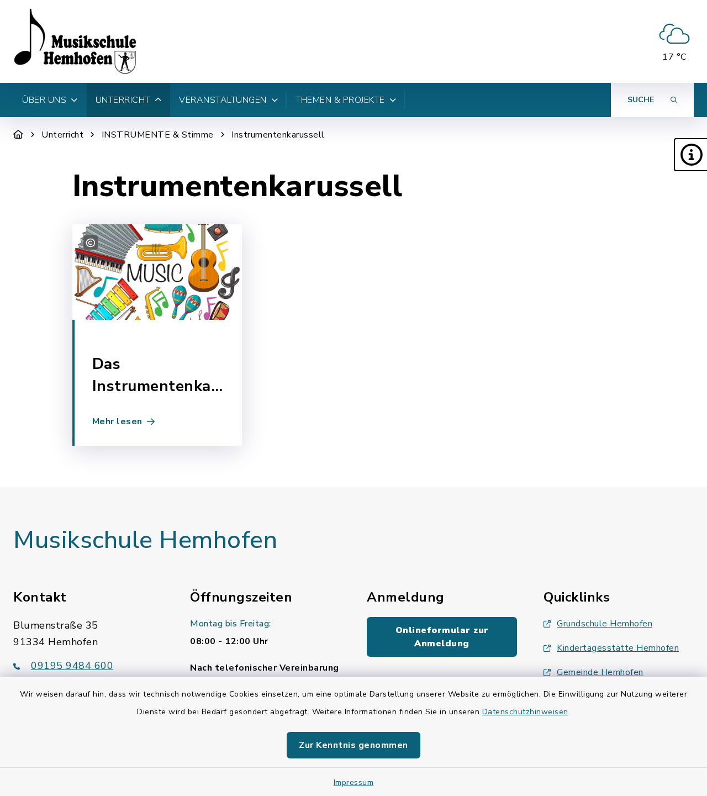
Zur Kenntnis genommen (353, 745)
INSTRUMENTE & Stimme (158, 135)
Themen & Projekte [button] (340, 100)
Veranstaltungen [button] (223, 100)
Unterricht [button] (123, 100)
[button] (690, 154)
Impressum (354, 782)
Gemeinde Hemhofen (600, 672)
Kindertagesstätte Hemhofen (618, 648)
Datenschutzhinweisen (525, 712)
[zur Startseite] (74, 41)
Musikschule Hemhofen (145, 540)
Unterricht (62, 135)
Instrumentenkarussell (278, 135)
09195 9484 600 (72, 665)
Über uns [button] (44, 100)
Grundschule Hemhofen (604, 624)
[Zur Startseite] (18, 134)
